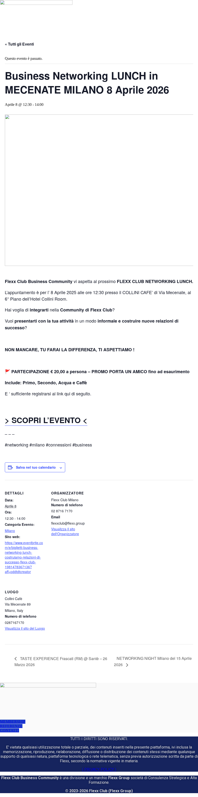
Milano (10, 530)
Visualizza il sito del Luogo (25, 628)
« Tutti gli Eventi (19, 44)
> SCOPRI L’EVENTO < (46, 420)
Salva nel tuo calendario (36, 467)
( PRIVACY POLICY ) (99, 769)
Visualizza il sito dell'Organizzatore (65, 531)
